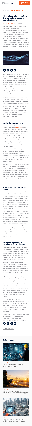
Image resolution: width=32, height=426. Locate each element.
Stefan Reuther (8, 23)
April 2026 (5, 417)
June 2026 (5, 389)
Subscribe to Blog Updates (24, 3)
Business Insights (17, 10)
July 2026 (5, 362)
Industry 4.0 (18, 127)
